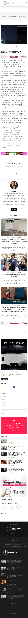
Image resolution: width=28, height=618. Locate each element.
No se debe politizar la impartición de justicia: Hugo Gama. (14, 275)
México (11, 506)
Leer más (5, 379)
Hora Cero (18, 237)
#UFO (19, 138)
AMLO (7, 508)
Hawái (13, 163)
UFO (14, 168)
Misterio (18, 508)
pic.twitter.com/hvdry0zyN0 (11, 140)
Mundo (16, 503)
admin (15, 16)
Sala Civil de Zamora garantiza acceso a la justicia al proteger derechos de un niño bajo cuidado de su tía (15, 596)
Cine (2, 408)
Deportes (3, 399)
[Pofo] (9, 3)
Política (2, 402)
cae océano (7, 163)
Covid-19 (21, 506)
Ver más (14, 209)
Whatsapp (12, 508)
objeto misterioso (7, 166)
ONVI (14, 166)
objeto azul (20, 163)
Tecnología (3, 396)
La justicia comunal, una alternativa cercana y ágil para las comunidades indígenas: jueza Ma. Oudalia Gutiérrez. (15, 590)
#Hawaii (14, 138)
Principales (22, 16)
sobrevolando (21, 166)
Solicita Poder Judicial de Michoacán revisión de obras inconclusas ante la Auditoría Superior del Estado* (14, 241)
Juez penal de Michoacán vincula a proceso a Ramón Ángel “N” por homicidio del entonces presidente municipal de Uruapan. (14, 582)
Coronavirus (4, 506)
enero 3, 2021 (6, 16)
